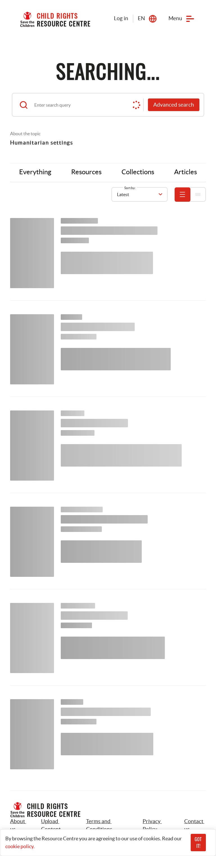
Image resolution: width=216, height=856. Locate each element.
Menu (175, 18)
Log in (121, 18)
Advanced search (173, 105)
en (141, 18)
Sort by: (130, 188)
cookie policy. (20, 846)
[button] (57, 825)
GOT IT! (198, 842)
